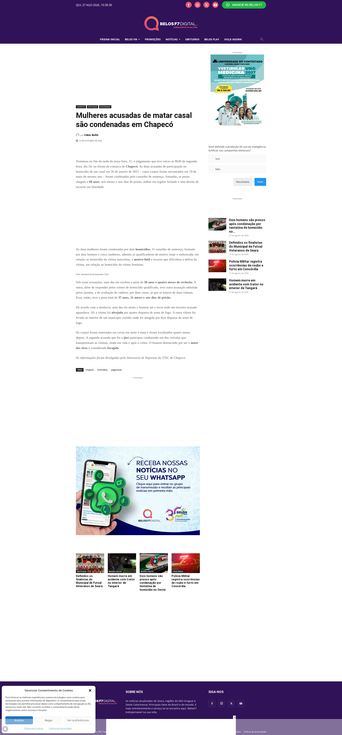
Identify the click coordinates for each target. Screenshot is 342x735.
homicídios (102, 369)
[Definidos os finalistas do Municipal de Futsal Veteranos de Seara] (90, 563)
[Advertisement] (138, 77)
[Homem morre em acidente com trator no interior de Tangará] (122, 563)
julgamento (116, 369)
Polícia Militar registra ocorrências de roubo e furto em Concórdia (186, 581)
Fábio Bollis (91, 135)
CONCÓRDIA (178, 571)
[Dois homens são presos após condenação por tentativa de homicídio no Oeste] (154, 563)
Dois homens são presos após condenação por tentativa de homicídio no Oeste (153, 582)
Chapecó (90, 369)
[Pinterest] (125, 149)
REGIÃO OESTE (115, 571)
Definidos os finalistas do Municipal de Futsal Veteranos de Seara (89, 581)
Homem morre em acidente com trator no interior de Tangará (121, 581)
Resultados (242, 181)
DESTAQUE (92, 106)
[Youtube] (215, 5)
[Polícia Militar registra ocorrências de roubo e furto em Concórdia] (186, 563)
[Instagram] (198, 5)
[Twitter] (206, 5)
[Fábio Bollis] (78, 135)
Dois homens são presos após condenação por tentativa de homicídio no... (247, 225)
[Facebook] (189, 5)
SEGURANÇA (105, 106)
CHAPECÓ (81, 106)
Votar (260, 181)
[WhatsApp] (134, 149)
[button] (90, 690)
